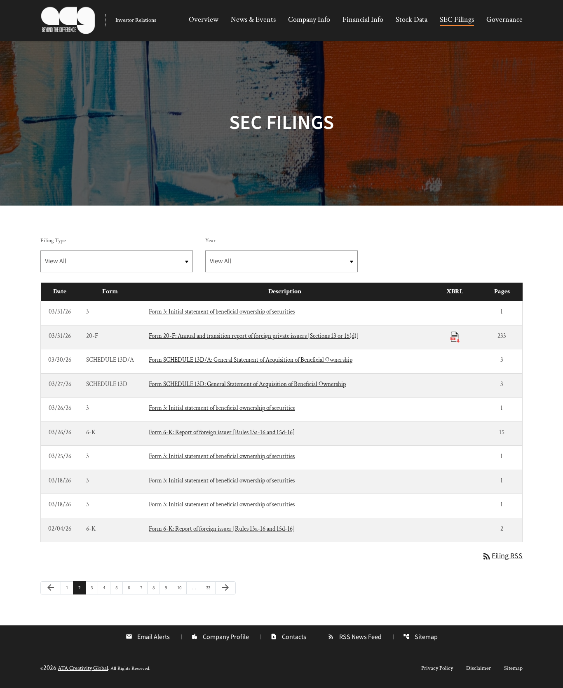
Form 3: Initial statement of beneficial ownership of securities (222, 312)
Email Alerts (148, 636)
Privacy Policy (437, 668)
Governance (504, 19)
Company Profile (220, 636)
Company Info (309, 19)
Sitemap (420, 636)
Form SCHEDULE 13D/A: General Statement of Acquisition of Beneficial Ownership (250, 360)
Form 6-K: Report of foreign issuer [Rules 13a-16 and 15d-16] (222, 432)
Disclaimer (478, 668)
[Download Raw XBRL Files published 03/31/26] (455, 337)
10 (181, 587)
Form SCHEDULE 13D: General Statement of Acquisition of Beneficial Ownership (247, 384)
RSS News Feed (355, 636)
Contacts (288, 636)
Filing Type (53, 240)
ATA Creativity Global (83, 668)
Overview (203, 19)
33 (210, 587)
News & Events (253, 19)
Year (210, 240)
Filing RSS (502, 556)
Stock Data (411, 19)
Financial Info (362, 19)
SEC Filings (457, 19)
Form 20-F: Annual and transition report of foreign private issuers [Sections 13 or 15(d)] (254, 336)
